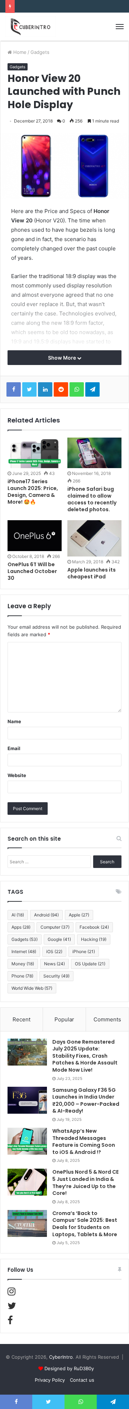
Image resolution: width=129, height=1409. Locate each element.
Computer (55, 927)
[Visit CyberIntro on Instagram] (11, 1293)
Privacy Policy (50, 1380)
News (54, 963)
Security (56, 976)
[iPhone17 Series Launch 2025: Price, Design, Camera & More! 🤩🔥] (35, 453)
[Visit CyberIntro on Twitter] (12, 1307)
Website (17, 775)
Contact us (82, 1380)
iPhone (83, 951)
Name (14, 721)
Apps (20, 927)
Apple (79, 915)
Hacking (93, 939)
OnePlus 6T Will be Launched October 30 (32, 571)
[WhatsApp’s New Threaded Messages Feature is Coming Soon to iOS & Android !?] (27, 1141)
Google (59, 939)
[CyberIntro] (30, 26)
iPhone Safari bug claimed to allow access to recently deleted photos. (91, 499)
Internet (23, 951)
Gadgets (39, 52)
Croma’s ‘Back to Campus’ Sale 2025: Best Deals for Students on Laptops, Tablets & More (84, 1224)
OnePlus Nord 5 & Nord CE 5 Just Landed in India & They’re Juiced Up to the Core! (85, 1182)
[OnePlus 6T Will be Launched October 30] (35, 535)
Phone (22, 976)
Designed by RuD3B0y (69, 1368)
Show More (62, 358)
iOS (54, 951)
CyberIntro (61, 1357)
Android (46, 915)
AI (17, 915)
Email (14, 748)
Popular (64, 1019)
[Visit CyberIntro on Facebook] (10, 1322)
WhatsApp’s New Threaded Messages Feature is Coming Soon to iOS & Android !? (83, 1141)
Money (22, 963)
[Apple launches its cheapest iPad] (94, 538)
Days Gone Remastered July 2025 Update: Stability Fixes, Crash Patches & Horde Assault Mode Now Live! (85, 1055)
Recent (21, 1019)
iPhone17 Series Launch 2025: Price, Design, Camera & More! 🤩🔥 (33, 491)
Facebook (94, 927)
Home (19, 52)
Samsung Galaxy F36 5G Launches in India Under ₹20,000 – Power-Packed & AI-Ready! (85, 1100)
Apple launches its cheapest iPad (91, 573)
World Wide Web (31, 988)
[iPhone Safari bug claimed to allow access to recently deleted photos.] (94, 453)
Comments (107, 1019)
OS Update (90, 963)
